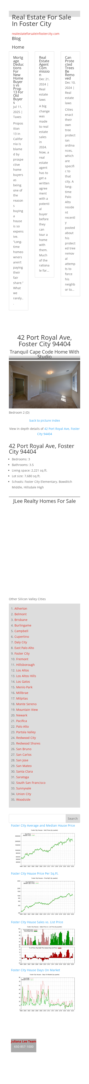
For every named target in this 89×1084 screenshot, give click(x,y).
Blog (16, 38)
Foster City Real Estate (27, 1018)
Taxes (17, 117)
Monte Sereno (26, 704)
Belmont (20, 614)
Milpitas (22, 698)
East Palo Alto (24, 648)
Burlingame (22, 625)
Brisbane (20, 620)
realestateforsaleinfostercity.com (35, 34)
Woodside (23, 799)
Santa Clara (24, 771)
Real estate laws (43, 94)
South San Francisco (30, 783)
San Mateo (24, 766)
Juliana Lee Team (23, 1041)
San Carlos (24, 754)
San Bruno (23, 749)
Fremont (22, 659)
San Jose (22, 760)
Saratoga (22, 777)
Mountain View (27, 710)
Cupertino (21, 636)
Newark (21, 715)
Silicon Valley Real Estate (40, 1065)
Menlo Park (24, 687)
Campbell (21, 631)
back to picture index (44, 420)
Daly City (20, 642)
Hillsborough (25, 665)
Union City (23, 794)
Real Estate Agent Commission (44, 66)
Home (18, 47)
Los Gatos (23, 681)
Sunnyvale (23, 788)
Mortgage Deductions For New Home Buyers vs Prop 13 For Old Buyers (18, 80)
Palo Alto (22, 726)
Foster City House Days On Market (35, 970)
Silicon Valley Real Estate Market (34, 1081)
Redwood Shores (28, 743)
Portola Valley (26, 732)
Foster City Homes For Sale (30, 1026)
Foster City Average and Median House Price (43, 825)
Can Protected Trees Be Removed (70, 68)
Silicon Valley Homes (43, 1073)
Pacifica (21, 721)
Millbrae (22, 693)
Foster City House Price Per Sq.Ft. (35, 873)
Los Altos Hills (26, 676)
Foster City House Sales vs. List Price (37, 922)
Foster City (22, 653)
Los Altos (22, 670)
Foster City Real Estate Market (32, 1034)
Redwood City (26, 738)
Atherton (20, 608)
